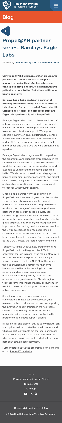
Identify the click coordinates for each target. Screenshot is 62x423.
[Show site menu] (56, 5)
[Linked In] (31, 393)
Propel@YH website (21, 351)
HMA (45, 407)
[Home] (20, 5)
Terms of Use (31, 383)
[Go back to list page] (5, 31)
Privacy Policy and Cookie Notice (31, 378)
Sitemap (31, 388)
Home (31, 374)
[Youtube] (25, 393)
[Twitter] (36, 393)
